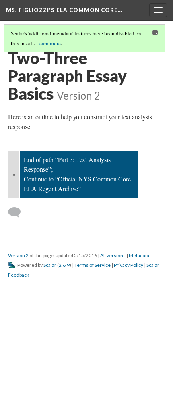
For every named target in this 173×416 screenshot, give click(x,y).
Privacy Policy (128, 265)
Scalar (49, 265)
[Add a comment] (18, 212)
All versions (113, 255)
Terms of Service (92, 265)
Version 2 (18, 255)
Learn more (48, 43)
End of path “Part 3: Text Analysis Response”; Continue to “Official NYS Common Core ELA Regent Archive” (77, 174)
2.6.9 (64, 265)
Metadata (139, 255)
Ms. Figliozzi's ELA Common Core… (64, 10)
